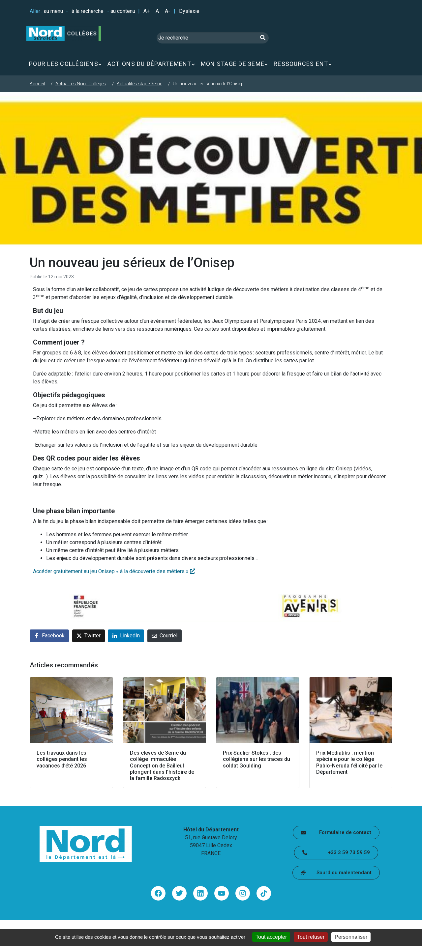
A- (167, 11)
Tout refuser (310, 937)
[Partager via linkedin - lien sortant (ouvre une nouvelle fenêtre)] (200, 893)
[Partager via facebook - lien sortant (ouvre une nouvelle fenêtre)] (158, 893)
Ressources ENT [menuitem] (301, 63)
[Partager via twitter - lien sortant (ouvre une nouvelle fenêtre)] (179, 893)
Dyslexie (189, 11)
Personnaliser (351, 937)
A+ (146, 11)
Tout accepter (271, 937)
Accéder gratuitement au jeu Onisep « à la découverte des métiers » (111, 571)
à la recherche (88, 11)
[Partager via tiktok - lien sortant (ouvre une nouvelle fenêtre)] (263, 893)
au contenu (122, 11)
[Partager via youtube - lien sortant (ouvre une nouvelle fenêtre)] (221, 893)
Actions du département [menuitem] (149, 63)
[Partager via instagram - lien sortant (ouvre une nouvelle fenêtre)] (242, 893)
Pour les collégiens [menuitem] (63, 63)
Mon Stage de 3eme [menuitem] (232, 63)
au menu (53, 11)
